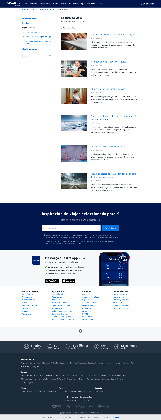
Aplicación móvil (88, 3)
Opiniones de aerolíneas (61, 305)
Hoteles (25, 23)
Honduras (101, 363)
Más (99, 3)
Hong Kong (63, 391)
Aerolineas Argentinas (90, 297)
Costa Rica (64, 363)
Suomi (113, 379)
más (107, 417)
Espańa (89, 375)
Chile (38, 363)
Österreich (61, 379)
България (48, 375)
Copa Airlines (87, 300)
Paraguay (35, 366)
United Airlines (87, 305)
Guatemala (92, 363)
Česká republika (59, 375)
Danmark (70, 375)
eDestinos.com (87, 400)
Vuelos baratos (30, 3)
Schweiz (120, 379)
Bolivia (32, 363)
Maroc (35, 391)
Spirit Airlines (87, 317)
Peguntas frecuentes (33, 32)
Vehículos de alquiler (29, 305)
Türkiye (89, 391)
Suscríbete (110, 228)
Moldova (36, 379)
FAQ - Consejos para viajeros (63, 319)
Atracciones (74, 3)
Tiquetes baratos (28, 300)
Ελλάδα (103, 375)
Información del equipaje (61, 317)
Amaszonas (86, 311)
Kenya (29, 391)
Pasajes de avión (29, 18)
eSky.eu (68, 400)
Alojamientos (45, 3)
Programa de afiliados (120, 297)
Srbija (83, 379)
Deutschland (80, 375)
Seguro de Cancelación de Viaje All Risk (109, 146)
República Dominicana (78, 363)
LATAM (85, 314)
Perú (132, 363)
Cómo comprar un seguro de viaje (38, 36)
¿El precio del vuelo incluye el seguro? (108, 62)
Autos (55, 3)
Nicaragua (118, 363)
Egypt (23, 391)
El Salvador (45, 363)
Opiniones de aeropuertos (62, 311)
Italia (124, 375)
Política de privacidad (120, 305)
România (90, 379)
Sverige (98, 379)
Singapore (81, 391)
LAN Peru (86, 294)
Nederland (46, 379)
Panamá (126, 363)
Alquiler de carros (29, 49)
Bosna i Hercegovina (35, 375)
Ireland (118, 375)
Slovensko (106, 379)
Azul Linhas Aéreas (89, 302)
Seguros (25, 311)
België (23, 375)
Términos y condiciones (121, 300)
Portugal (76, 379)
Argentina (25, 363)
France (96, 375)
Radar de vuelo (58, 297)
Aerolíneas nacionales (60, 302)
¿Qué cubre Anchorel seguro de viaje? (108, 89)
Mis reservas (117, 302)
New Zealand (100, 391)
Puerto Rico (25, 366)
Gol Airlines (86, 308)
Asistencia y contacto (120, 308)
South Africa (51, 391)
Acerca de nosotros (120, 294)
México (109, 363)
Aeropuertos (57, 308)
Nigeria (42, 391)
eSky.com (75, 400)
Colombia (55, 363)
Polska (69, 379)
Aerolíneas (56, 300)
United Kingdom (27, 382)
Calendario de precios (60, 314)
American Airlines (88, 319)
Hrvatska (110, 375)
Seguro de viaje (28, 27)
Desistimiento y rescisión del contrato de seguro (113, 34)
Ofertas (63, 3)
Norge (53, 379)
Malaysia (72, 391)
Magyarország (26, 379)
